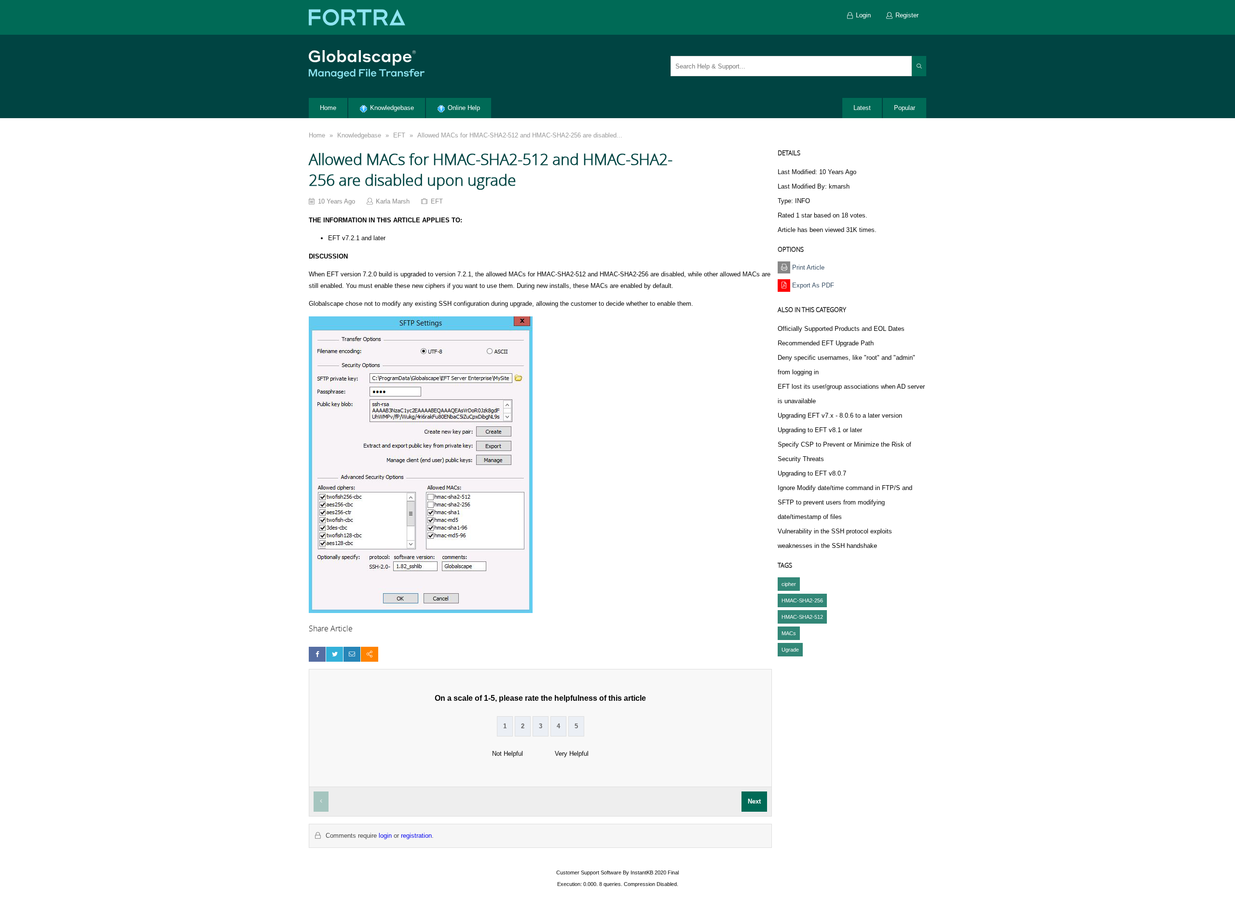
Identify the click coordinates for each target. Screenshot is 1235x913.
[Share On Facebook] (317, 654)
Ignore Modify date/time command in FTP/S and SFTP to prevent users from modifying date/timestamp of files (845, 502)
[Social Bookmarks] (369, 654)
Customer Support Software (588, 872)
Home (317, 135)
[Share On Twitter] (334, 654)
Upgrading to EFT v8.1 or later (820, 430)
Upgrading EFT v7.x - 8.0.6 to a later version (840, 415)
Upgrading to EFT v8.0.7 (812, 473)
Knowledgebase (359, 135)
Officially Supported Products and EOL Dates (841, 328)
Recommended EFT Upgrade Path (826, 343)
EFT (399, 135)
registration (416, 835)
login (385, 835)
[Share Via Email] (351, 654)
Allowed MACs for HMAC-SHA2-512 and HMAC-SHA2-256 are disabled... (519, 135)
